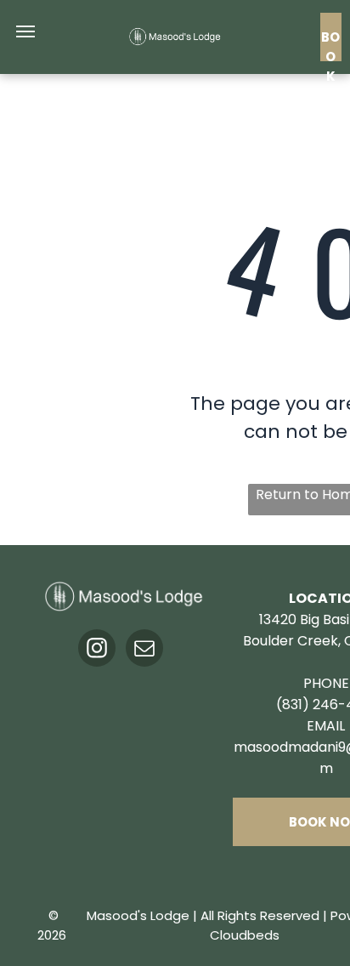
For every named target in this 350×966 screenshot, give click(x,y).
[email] (144, 650)
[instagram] (97, 650)
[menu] (25, 31)
